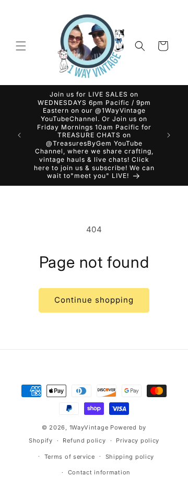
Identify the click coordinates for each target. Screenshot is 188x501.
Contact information (99, 472)
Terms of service (69, 456)
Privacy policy (137, 440)
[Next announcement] (168, 135)
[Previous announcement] (19, 135)
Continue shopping (94, 300)
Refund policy (84, 440)
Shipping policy (130, 456)
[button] (20, 45)
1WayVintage (89, 427)
